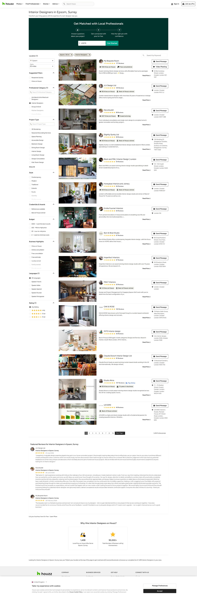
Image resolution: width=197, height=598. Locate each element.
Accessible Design (38, 140)
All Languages (36, 278)
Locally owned (36, 261)
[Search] (64, 4)
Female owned (36, 268)
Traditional (35, 184)
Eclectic (34, 188)
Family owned (36, 264)
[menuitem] (19, 4)
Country (34, 196)
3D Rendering (36, 129)
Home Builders (36, 114)
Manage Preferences (160, 586)
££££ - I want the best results (41, 224)
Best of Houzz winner (38, 213)
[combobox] (78, 4)
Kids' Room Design (38, 162)
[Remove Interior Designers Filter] (89, 55)
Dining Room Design (38, 148)
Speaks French (36, 282)
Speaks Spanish (37, 289)
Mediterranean (36, 199)
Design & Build (36, 107)
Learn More (53, 516)
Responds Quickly (37, 77)
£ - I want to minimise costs (40, 235)
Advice (55, 4)
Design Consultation (38, 159)
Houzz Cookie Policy (75, 592)
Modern (34, 181)
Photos (19, 4)
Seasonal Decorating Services (41, 133)
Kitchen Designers (38, 110)
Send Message (161, 61)
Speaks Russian (37, 293)
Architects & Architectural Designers (40, 98)
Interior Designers (37, 103)
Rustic (34, 192)
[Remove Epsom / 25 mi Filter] (72, 55)
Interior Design (36, 151)
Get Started (112, 43)
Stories (45, 4)
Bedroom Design (37, 144)
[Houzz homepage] (8, 3)
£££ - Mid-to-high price (39, 227)
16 (113, 433)
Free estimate (36, 257)
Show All (32, 167)
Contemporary (36, 177)
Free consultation (37, 253)
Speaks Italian (36, 285)
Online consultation (38, 250)
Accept (160, 591)
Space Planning (36, 136)
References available (38, 209)
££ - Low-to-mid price (39, 231)
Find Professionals (32, 4)
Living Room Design (38, 155)
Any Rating (35, 307)
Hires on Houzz (37, 81)
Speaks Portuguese (38, 296)
